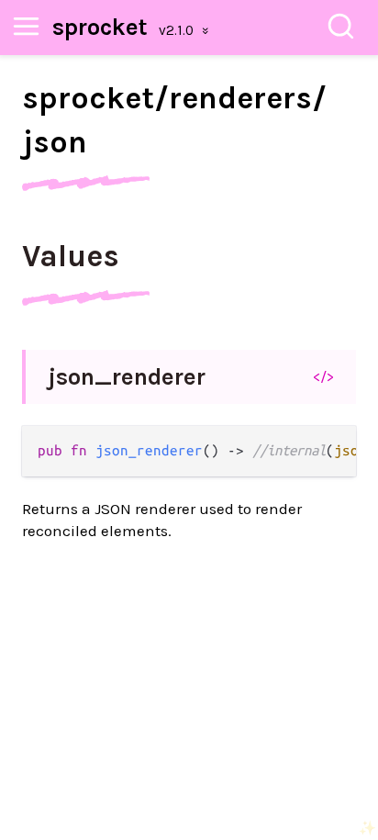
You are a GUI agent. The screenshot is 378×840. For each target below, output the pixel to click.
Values (70, 256)
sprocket (100, 27)
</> (323, 376)
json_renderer (127, 377)
